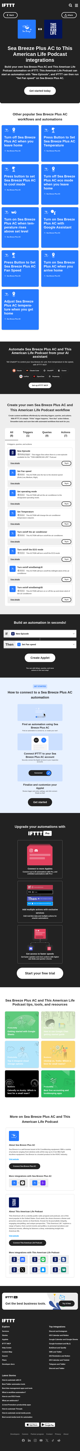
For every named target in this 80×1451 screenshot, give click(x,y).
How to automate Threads (12, 1409)
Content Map (7, 1352)
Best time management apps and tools (17, 1388)
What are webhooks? (10, 1401)
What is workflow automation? (14, 1392)
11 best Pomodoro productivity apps (16, 1405)
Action (22, 474)
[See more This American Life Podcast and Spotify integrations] (38, 1259)
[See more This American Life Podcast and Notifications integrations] (38, 1269)
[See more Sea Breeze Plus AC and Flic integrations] (38, 1183)
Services (5, 1331)
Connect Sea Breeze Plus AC (24, 1166)
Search (5, 1356)
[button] (76, 5)
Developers (14, 1434)
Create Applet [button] (40, 657)
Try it (66, 463)
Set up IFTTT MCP (40, 385)
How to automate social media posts (16, 1413)
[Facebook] (23, 1440)
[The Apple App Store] (32, 1424)
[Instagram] (35, 1440)
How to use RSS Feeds (11, 1396)
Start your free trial (40, 973)
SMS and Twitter (55, 1352)
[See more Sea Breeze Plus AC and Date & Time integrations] (18, 1183)
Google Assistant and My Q (59, 1344)
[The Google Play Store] (48, 1424)
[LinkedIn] (29, 1440)
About (65, 1434)
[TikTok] (53, 1440)
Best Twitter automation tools (13, 1384)
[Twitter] (47, 1440)
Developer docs (8, 1364)
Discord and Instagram (58, 1331)
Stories (5, 1335)
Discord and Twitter (56, 1368)
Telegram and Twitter (57, 1364)
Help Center (6, 1348)
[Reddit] (59, 1440)
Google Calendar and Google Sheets (63, 1339)
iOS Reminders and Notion (59, 1356)
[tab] (11, 434)
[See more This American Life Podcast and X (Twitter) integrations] (18, 1269)
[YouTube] (41, 1440)
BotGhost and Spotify (57, 1348)
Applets (5, 1339)
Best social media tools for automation (17, 1417)
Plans (4, 1360)
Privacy (58, 1434)
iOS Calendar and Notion (59, 1335)
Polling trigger (25, 454)
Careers (25, 1434)
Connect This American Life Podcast (27, 1243)
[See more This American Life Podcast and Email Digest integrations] (18, 1259)
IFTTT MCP (6, 1344)
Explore (6, 1327)
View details (15, 463)
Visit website (14, 1159)
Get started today (40, 90)
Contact (49, 1434)
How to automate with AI (11, 1380)
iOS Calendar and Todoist (59, 1360)
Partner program (37, 1434)
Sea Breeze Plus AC (31, 48)
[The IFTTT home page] (8, 5)
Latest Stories (9, 1375)
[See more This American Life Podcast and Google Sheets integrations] (59, 1259)
